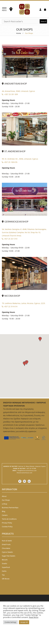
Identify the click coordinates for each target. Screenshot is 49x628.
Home (18, 33)
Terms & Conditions (9, 519)
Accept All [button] (24, 622)
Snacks (4, 563)
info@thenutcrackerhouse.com (27, 470)
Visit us (11, 9)
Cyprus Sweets (7, 552)
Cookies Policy (7, 526)
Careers (5, 515)
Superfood (6, 567)
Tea (3, 575)
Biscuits (5, 560)
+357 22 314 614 (10, 306)
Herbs (4, 571)
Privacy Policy (7, 523)
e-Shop (4, 504)
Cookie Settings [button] (10, 622)
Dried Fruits (6, 544)
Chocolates (6, 548)
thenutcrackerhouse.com (24, 472)
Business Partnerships (10, 507)
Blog (3, 511)
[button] (24, 364)
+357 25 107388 (31, 468)
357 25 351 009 (11, 94)
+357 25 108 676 (10, 162)
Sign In (40, 10)
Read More (33, 617)
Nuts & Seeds (7, 540)
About (4, 496)
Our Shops (6, 500)
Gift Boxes (5, 579)
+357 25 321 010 (10, 239)
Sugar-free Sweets (8, 556)
